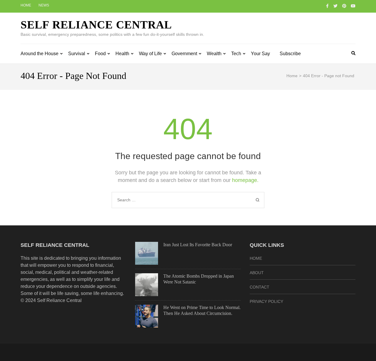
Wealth (214, 53)
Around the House (39, 53)
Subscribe (290, 53)
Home (26, 5)
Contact (259, 287)
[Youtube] (353, 6)
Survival (76, 53)
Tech (236, 53)
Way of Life (150, 53)
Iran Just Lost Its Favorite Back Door (197, 244)
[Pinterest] (344, 6)
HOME (256, 258)
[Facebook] (327, 6)
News (43, 5)
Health (122, 53)
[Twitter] (335, 6)
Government (184, 53)
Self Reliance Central (96, 24)
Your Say (260, 53)
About (257, 272)
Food (100, 53)
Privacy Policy (266, 301)
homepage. (245, 180)
